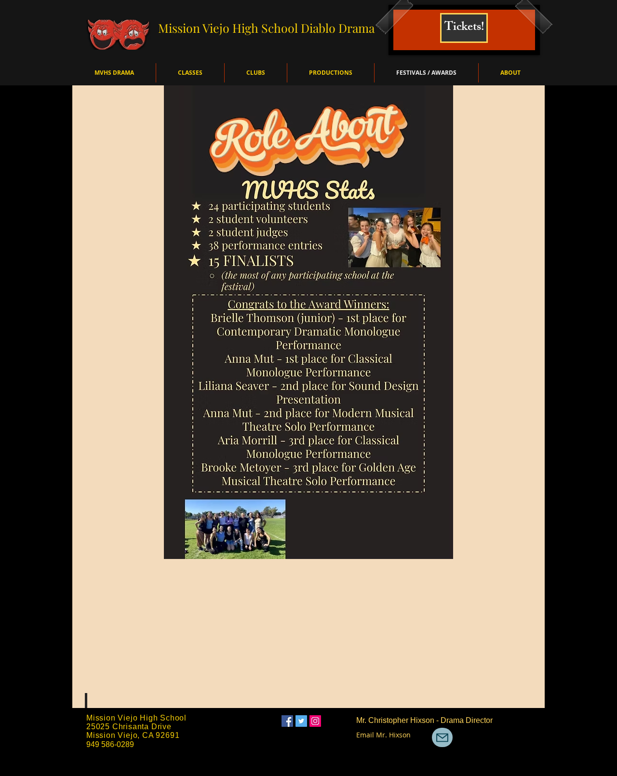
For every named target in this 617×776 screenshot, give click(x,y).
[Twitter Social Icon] (301, 721)
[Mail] (442, 737)
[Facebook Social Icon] (287, 721)
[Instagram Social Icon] (315, 721)
